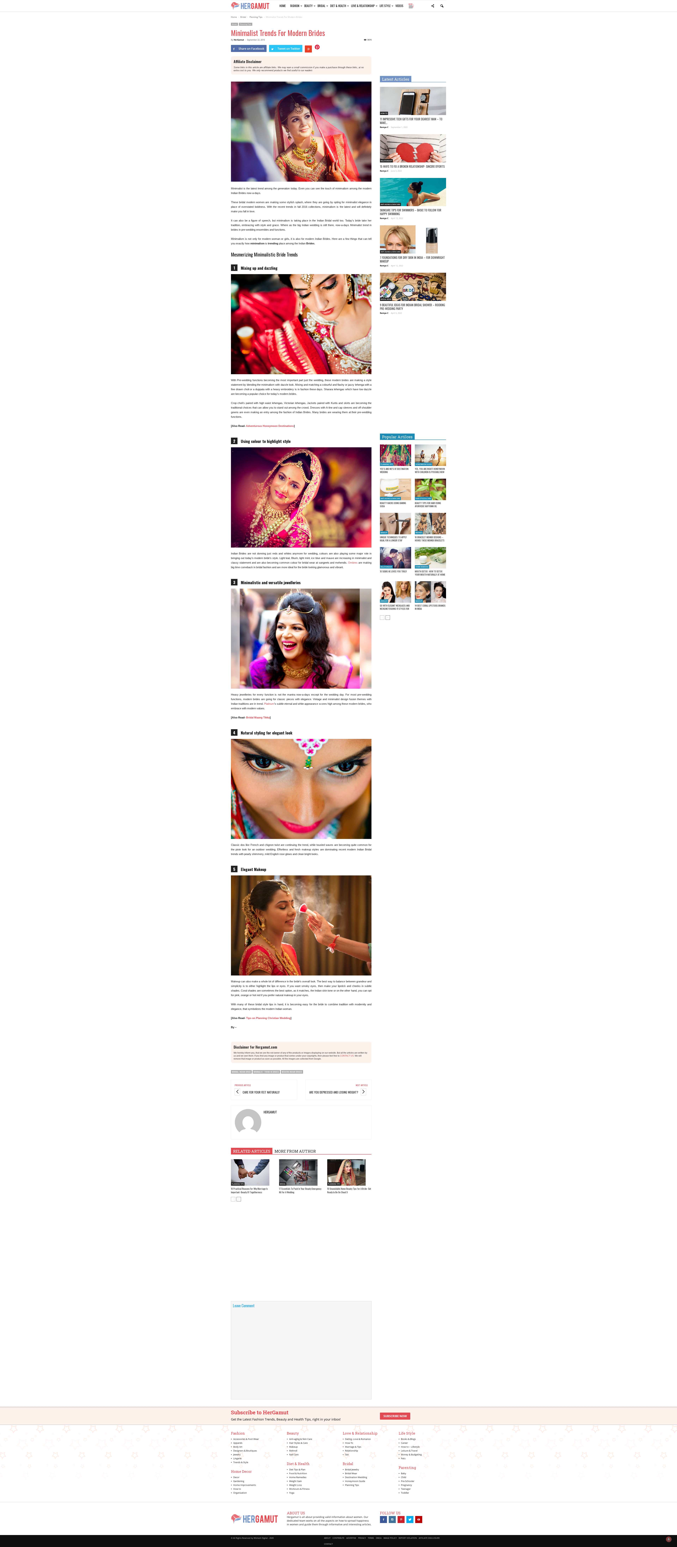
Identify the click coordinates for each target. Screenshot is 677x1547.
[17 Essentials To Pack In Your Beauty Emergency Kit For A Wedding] (301, 1172)
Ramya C (384, 127)
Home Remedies (422, 567)
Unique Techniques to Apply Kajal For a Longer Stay (393, 538)
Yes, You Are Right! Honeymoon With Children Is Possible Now (430, 470)
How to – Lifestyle (410, 1446)
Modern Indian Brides (292, 1071)
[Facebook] (383, 1519)
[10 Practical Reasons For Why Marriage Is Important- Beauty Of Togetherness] (253, 1172)
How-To (384, 113)
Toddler (405, 1492)
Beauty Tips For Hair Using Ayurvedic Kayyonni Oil (428, 504)
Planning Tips (245, 24)
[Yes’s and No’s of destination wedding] (395, 455)
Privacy (362, 1538)
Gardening (238, 1481)
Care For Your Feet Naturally (261, 1092)
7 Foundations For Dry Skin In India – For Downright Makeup (412, 259)
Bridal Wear (386, 299)
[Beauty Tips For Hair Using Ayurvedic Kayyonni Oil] (430, 489)
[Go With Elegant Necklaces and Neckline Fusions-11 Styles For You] (395, 592)
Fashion (294, 6)
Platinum (269, 703)
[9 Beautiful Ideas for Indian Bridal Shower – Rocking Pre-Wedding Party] (413, 289)
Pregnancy (406, 1485)
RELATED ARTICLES (251, 1151)
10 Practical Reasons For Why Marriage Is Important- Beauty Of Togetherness (249, 1190)
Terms (371, 1538)
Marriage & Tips (353, 1446)
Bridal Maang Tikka (258, 717)
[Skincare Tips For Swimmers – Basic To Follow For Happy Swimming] (413, 194)
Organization (240, 1492)
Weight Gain (295, 1481)
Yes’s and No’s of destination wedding (394, 470)
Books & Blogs (408, 1439)
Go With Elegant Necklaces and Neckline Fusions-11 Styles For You (395, 609)
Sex (347, 1454)
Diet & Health (338, 6)
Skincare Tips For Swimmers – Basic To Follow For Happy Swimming (410, 212)
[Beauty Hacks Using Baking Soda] (395, 489)
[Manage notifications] (669, 1539)
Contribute (338, 1538)
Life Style (385, 6)
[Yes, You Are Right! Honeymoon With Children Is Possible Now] (430, 455)
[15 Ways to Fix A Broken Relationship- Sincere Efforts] (413, 150)
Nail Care (293, 1454)
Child (403, 1477)
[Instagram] (392, 1519)
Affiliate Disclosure (429, 1538)
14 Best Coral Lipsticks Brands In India (430, 607)
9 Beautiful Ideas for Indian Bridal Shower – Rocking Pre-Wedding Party (412, 307)
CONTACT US (347, 1056)
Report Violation (408, 1538)
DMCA (379, 1538)
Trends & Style (240, 1462)
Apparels (237, 1442)
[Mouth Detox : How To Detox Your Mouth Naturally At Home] (430, 558)
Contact (328, 1544)
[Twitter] (409, 1519)
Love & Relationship (363, 6)
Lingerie (237, 1458)
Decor (236, 1477)
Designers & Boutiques (245, 1450)
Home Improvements (244, 1485)
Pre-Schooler (407, 1481)
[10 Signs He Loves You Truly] (395, 558)
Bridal (321, 6)
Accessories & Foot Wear (246, 1439)
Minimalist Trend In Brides (266, 1071)
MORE (411, 6)
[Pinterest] (401, 1519)
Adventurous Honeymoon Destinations (270, 425)
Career (404, 1442)
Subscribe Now (395, 1416)
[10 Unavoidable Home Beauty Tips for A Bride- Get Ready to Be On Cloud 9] (349, 1172)
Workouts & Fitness (299, 1488)
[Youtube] (418, 1519)
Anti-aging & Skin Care (390, 204)
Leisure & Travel (409, 1450)
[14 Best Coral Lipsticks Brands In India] (430, 592)
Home (282, 6)
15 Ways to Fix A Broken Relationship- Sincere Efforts (412, 166)
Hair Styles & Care (423, 498)
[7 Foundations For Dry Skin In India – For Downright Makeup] (413, 241)
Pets (403, 1458)
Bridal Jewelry (352, 1469)
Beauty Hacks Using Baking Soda (393, 504)
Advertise (351, 1538)
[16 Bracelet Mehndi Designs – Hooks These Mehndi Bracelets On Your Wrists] (430, 523)
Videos (399, 6)
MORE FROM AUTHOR (295, 1151)
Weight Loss (295, 1485)
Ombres (353, 562)
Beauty (308, 6)
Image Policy (390, 1538)
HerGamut (239, 39)
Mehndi (419, 533)
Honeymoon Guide (424, 464)
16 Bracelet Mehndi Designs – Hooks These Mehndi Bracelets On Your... (429, 540)
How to (237, 1488)
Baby (403, 1473)
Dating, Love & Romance (358, 1439)
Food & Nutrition (298, 1473)
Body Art (237, 1446)
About (327, 1538)
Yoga (291, 1492)
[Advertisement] (409, 47)
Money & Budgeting (411, 1454)
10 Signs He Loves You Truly (393, 571)
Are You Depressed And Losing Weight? (333, 1092)
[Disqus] (301, 1254)
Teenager (406, 1488)
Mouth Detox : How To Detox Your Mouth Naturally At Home (430, 573)
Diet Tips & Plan (297, 1469)
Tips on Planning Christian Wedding (268, 1018)
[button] (432, 6)
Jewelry (384, 601)
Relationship (386, 161)
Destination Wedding (356, 1477)
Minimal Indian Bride (241, 1071)
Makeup (384, 533)
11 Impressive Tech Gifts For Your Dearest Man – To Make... (411, 121)
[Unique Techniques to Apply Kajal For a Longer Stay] (395, 523)
